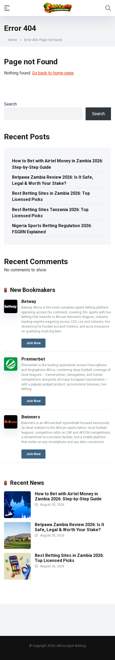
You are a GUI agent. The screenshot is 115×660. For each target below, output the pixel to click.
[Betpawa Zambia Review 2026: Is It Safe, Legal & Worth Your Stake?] (17, 547)
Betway (28, 301)
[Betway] (10, 311)
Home (12, 40)
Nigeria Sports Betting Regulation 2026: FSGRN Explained (52, 228)
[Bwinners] (10, 427)
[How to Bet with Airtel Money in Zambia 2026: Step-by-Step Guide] (17, 516)
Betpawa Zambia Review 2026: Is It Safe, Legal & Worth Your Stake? (52, 180)
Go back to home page (53, 73)
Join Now (33, 343)
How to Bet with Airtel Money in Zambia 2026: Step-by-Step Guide (57, 164)
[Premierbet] (10, 369)
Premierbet (33, 359)
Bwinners (30, 416)
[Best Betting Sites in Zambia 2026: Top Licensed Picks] (17, 578)
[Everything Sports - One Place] (57, 7)
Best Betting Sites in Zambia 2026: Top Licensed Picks (51, 196)
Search (10, 104)
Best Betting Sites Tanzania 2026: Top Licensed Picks (50, 212)
